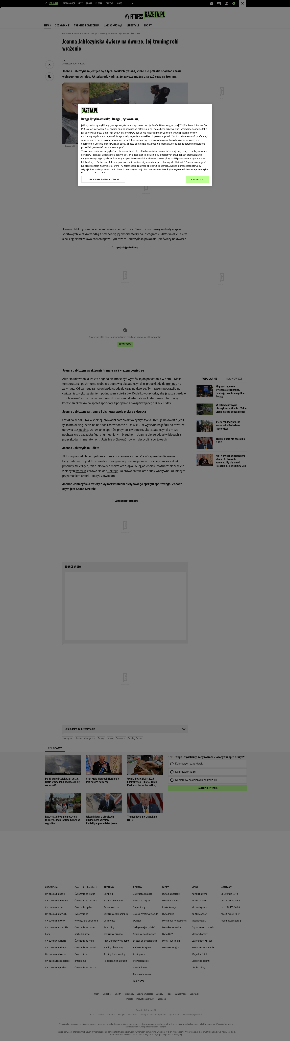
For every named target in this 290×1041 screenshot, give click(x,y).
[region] (145, 145)
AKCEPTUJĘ (197, 179)
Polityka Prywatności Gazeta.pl (181, 169)
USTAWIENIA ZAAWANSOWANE (103, 179)
